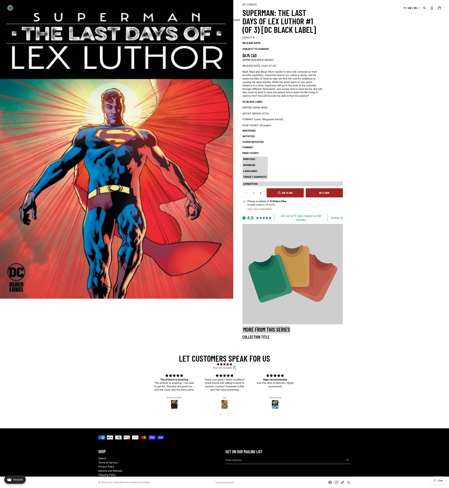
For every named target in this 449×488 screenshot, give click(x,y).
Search (102, 458)
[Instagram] (336, 482)
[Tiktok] (342, 482)
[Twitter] (349, 482)
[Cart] (439, 8)
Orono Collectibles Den (117, 482)
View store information (259, 209)
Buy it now (324, 192)
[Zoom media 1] (116, 149)
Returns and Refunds (110, 470)
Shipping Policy (107, 474)
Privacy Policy (106, 466)
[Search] (424, 8)
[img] (224, 364)
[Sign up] (347, 460)
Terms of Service (108, 462)
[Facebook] (330, 482)
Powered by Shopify (140, 482)
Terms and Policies (224, 482)
